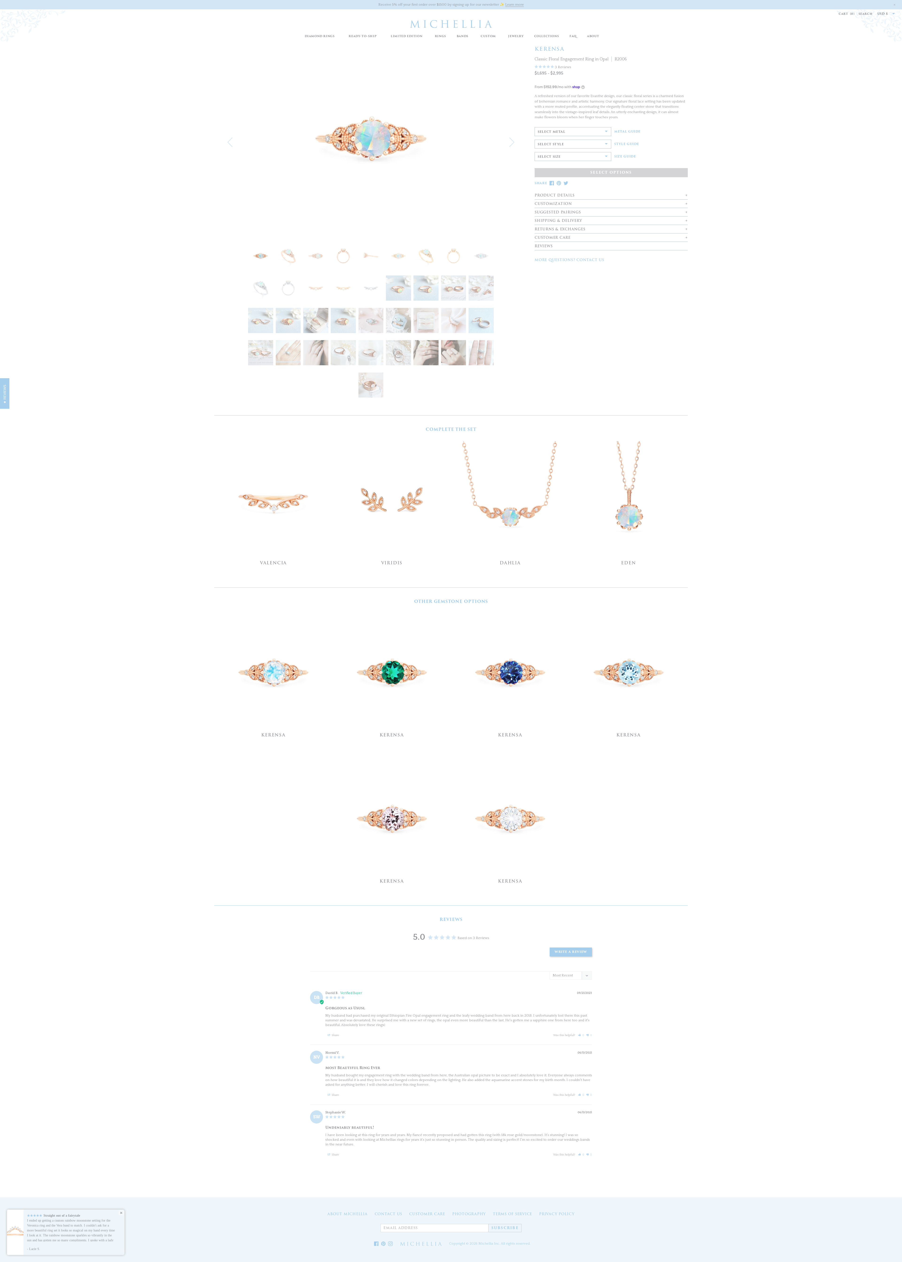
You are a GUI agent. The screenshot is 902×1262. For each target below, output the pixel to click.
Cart (847, 14)
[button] (440, 36)
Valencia (273, 562)
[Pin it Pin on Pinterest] (383, 1244)
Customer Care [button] (553, 237)
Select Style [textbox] (551, 144)
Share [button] (335, 1035)
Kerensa (273, 734)
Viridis (392, 562)
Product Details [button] (554, 195)
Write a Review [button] (571, 951)
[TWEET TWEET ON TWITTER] (566, 183)
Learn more (514, 5)
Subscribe (505, 1228)
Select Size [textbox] (549, 156)
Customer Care (427, 1214)
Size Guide (625, 156)
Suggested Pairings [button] (558, 212)
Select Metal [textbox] (551, 131)
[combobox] (884, 13)
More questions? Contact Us (569, 260)
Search (866, 14)
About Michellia (347, 1214)
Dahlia (510, 562)
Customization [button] (553, 204)
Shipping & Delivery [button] (558, 221)
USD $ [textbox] (882, 13)
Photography (469, 1214)
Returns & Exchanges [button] (560, 229)
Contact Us (388, 1214)
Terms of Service (512, 1214)
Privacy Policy (557, 1214)
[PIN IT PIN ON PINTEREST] (558, 183)
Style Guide (626, 144)
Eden (628, 562)
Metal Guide (627, 131)
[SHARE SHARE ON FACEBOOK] (551, 183)
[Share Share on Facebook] (376, 1244)
